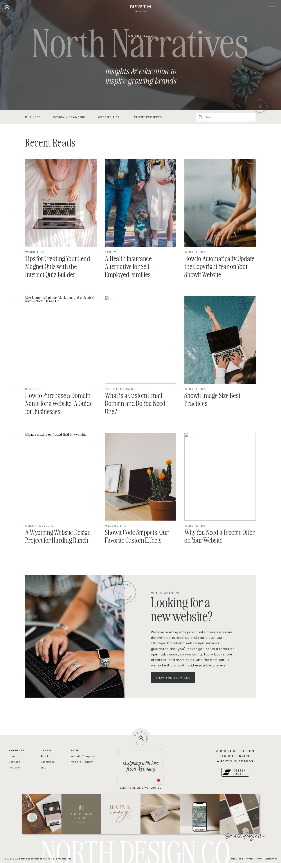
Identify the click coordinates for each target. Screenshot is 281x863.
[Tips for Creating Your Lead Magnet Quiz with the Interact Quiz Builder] (61, 203)
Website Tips (36, 252)
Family (110, 252)
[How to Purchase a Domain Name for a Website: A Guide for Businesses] (61, 340)
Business (32, 388)
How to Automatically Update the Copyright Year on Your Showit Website (219, 267)
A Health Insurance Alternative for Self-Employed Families (128, 267)
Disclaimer (271, 859)
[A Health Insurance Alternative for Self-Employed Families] (140, 203)
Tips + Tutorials (119, 388)
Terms (259, 859)
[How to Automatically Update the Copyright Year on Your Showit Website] (220, 203)
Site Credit (237, 859)
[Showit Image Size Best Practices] (220, 340)
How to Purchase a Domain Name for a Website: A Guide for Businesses (59, 404)
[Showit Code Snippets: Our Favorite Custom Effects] (140, 477)
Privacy (249, 859)
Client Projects (39, 525)
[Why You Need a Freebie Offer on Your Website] (220, 477)
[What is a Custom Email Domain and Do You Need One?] (140, 340)
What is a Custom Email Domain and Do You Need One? (135, 404)
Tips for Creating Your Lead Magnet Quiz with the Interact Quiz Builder (57, 267)
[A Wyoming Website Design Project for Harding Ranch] (61, 477)
